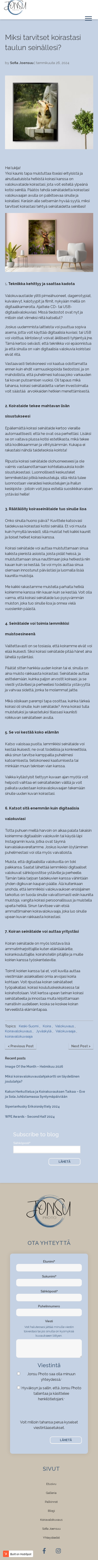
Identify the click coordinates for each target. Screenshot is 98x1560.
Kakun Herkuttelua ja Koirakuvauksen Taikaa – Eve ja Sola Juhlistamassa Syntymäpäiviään (45, 1094)
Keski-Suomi (29, 1026)
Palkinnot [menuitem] (51, 1502)
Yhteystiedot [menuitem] (51, 1537)
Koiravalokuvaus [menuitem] (51, 1519)
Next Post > (80, 1046)
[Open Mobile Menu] (88, 18)
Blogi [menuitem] (51, 1510)
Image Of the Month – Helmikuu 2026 (34, 1066)
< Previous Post (21, 1046)
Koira (47, 1026)
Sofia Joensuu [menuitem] (51, 1528)
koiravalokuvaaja (19, 1036)
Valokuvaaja (65, 1031)
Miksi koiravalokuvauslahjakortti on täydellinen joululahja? (42, 1079)
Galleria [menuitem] (51, 1493)
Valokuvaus (64, 1026)
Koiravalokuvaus (18, 1031)
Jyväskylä (44, 1031)
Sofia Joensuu (22, 63)
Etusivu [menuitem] (51, 1484)
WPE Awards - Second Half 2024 (30, 1116)
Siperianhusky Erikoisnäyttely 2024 (32, 1106)
